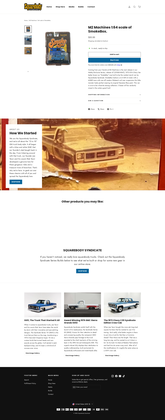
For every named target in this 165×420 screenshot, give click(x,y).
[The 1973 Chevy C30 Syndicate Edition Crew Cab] (122, 304)
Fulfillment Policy (30, 383)
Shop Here (60, 7)
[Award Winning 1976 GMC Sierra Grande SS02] (82, 304)
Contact (91, 7)
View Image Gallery (33, 353)
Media (71, 7)
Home (49, 7)
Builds (81, 7)
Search (26, 380)
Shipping (91, 41)
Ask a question (95, 101)
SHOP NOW (16, 182)
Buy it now (114, 60)
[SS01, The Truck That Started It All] (42, 304)
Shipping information (99, 95)
